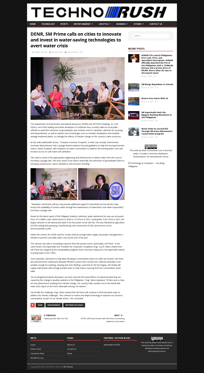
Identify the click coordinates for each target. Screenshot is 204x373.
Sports (64, 24)
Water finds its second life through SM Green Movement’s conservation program (156, 131)
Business (121, 24)
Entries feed (36, 349)
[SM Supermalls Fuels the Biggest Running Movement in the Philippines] (133, 117)
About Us (71, 344)
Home (33, 24)
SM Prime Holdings (74, 305)
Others (137, 24)
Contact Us (155, 24)
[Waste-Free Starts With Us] (133, 103)
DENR (40, 305)
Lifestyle (103, 24)
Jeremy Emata (57, 52)
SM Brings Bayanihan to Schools (157, 84)
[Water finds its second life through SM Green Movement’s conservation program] (133, 134)
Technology (48, 24)
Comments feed (37, 353)
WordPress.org (37, 358)
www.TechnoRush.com (152, 150)
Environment (72, 52)
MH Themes (68, 367)
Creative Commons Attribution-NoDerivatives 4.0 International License (158, 348)
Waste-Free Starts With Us (154, 98)
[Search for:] (150, 35)
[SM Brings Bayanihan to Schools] (133, 89)
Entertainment (82, 24)
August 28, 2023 (40, 52)
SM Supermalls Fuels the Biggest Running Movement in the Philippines (156, 115)
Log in (33, 344)
